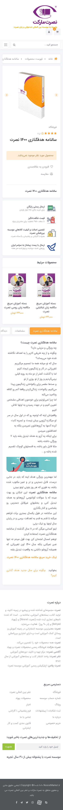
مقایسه (45, 174)
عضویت (8, 746)
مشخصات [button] (20, 331)
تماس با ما (25, 717)
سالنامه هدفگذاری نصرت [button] (45, 331)
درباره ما (56, 717)
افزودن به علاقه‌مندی (39, 167)
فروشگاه (57, 692)
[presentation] (56, 95)
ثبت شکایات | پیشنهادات (48, 711)
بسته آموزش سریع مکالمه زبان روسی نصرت (17, 305)
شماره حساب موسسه (50, 698)
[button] (57, 32)
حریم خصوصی (53, 723)
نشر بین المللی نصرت (20, 692)
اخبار (28, 705)
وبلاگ (58, 705)
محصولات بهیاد (23, 698)
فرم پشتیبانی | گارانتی (20, 711)
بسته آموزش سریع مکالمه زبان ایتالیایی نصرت (46, 307)
